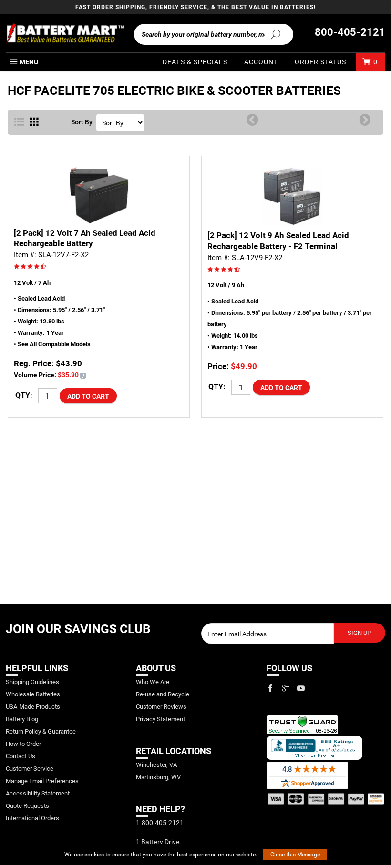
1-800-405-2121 (160, 822)
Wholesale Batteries (33, 694)
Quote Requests (27, 805)
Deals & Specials (195, 62)
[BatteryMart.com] (65, 33)
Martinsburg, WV (158, 777)
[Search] (275, 34)
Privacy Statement (160, 719)
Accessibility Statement (38, 793)
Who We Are (152, 681)
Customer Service (29, 768)
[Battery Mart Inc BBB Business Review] (314, 747)
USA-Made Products (33, 706)
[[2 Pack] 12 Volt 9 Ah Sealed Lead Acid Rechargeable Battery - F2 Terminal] (292, 196)
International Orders (32, 818)
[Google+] (285, 688)
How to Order (23, 743)
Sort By (82, 122)
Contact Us (20, 756)
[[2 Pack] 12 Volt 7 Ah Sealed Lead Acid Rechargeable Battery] (99, 195)
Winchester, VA (156, 764)
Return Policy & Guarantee (41, 731)
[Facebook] (270, 688)
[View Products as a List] (19, 122)
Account (261, 62)
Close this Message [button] (295, 854)
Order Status (320, 62)
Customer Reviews (161, 706)
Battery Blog (22, 719)
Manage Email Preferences (42, 781)
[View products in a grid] (34, 122)
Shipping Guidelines (32, 681)
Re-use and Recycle (162, 694)
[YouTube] (301, 688)
